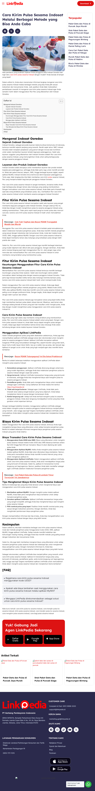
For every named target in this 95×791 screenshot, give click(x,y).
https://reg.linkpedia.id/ (15, 387)
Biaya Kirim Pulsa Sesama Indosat (15, 122)
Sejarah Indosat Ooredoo (13, 107)
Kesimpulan (7, 129)
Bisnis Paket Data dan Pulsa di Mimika (78, 64)
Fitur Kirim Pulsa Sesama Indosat (15, 111)
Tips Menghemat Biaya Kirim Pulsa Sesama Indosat (21, 127)
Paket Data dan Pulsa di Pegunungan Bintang (79, 38)
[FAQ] (6, 132)
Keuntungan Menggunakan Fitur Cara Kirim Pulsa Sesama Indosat (26, 116)
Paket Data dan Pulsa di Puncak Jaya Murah (79, 25)
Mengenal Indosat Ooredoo (13, 104)
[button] (5, 31)
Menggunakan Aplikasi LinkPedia (16, 120)
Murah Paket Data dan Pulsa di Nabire (78, 58)
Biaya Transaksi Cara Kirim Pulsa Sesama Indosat (21, 125)
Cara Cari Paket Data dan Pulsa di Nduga (78, 51)
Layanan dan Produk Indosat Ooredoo (17, 109)
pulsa (50, 177)
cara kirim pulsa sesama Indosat (22, 75)
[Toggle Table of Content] (59, 101)
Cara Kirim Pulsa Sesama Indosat (16, 118)
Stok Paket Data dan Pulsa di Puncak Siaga (78, 31)
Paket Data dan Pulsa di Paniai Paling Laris (79, 44)
